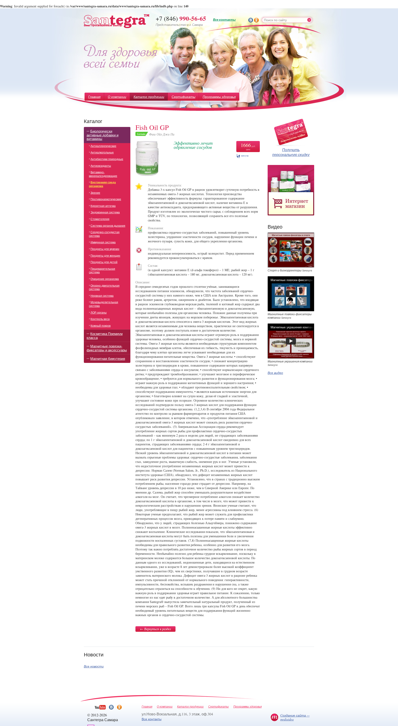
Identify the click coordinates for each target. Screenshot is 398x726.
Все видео (275, 372)
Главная (94, 96)
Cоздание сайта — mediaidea (295, 717)
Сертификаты (183, 96)
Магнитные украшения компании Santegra (290, 363)
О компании (117, 96)
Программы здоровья (219, 96)
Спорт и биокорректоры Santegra (290, 270)
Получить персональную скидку (291, 152)
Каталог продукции (149, 96)
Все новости (94, 666)
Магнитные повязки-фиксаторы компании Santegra (290, 316)
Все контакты (224, 20)
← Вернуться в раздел (155, 629)
